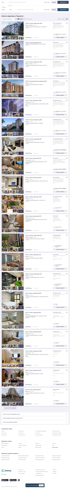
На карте (20, 18)
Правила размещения (40, 475)
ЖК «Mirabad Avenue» (57, 119)
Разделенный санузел (56, 435)
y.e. (63, 18)
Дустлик (53, 443)
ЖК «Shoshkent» (56, 177)
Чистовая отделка (55, 431)
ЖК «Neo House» (56, 331)
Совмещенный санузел (56, 433)
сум (67, 18)
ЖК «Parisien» (56, 80)
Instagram (54, 471)
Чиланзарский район (39, 455)
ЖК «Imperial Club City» (57, 196)
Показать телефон (60, 37)
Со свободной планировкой (40, 431)
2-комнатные (4, 435)
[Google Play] (13, 480)
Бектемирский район (5, 457)
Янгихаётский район (56, 457)
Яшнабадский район (56, 459)
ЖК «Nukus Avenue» (57, 273)
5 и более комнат (21, 435)
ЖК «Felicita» (55, 42)
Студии (2, 431)
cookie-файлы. (35, 485)
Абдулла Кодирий (4, 443)
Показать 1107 (63, 9)
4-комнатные (21, 433)
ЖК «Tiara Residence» (57, 23)
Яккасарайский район (56, 455)
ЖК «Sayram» (55, 158)
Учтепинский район (22, 459)
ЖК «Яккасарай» (56, 370)
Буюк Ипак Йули (38, 445)
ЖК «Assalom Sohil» (57, 312)
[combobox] (30, 9)
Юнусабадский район (39, 459)
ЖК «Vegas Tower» (57, 61)
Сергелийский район (22, 457)
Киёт (53, 445)
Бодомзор (37, 443)
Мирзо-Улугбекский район (23, 455)
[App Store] (4, 480)
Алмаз (2, 447)
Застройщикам (39, 473)
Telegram (54, 469)
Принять (41, 485)
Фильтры (54, 9)
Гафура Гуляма (38, 447)
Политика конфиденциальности (42, 471)
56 (13, 408)
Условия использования (40, 469)
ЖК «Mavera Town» (57, 293)
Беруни (19, 447)
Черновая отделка (39, 435)
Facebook (54, 473)
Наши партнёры (22, 473)
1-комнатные (4, 433)
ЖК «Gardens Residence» (58, 138)
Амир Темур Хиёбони (22, 445)
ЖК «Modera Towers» (57, 100)
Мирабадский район (5, 459)
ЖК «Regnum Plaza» (57, 235)
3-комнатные (21, 431)
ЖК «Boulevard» (56, 389)
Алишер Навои (4, 445)
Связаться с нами (22, 471)
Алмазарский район (5, 455)
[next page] (15, 408)
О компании (21, 469)
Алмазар (20, 443)
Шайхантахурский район (40, 457)
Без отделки (37, 433)
